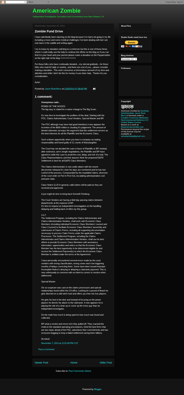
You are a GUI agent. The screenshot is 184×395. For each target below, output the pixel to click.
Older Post (106, 362)
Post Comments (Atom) (80, 371)
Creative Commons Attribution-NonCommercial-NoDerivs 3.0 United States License (135, 120)
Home (73, 362)
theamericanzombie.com (132, 127)
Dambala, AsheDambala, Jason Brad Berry (135, 113)
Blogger (97, 389)
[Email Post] (94, 88)
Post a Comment (46, 349)
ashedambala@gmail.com (133, 136)
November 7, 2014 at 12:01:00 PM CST (59, 343)
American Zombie (56, 10)
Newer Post (41, 362)
